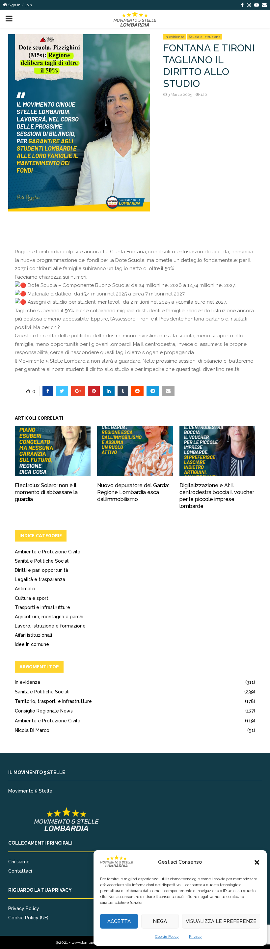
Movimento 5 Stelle (30, 791)
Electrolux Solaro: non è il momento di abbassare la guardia (46, 492)
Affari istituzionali (33, 635)
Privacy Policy (23, 908)
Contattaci (20, 871)
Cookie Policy (167, 936)
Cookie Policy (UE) (28, 917)
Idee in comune (32, 644)
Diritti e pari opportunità (41, 570)
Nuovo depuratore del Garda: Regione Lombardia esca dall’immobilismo (133, 492)
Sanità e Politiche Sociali (42, 561)
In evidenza (174, 37)
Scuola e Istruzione (205, 37)
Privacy (195, 936)
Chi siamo (19, 861)
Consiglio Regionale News (44, 710)
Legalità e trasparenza (40, 579)
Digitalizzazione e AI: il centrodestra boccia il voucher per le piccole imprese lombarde (216, 495)
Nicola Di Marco (32, 730)
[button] (257, 862)
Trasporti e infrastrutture (42, 607)
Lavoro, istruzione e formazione (50, 625)
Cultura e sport (31, 598)
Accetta (119, 921)
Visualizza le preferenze (221, 921)
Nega (160, 921)
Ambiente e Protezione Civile (47, 551)
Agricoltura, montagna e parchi (49, 616)
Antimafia (25, 588)
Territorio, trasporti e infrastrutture (53, 701)
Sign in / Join (19, 5)
